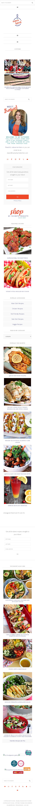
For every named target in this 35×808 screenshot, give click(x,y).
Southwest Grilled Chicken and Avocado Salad (18, 600)
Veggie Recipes (17, 324)
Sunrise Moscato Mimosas (17, 505)
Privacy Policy (17, 200)
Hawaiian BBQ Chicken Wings (17, 258)
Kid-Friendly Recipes (17, 314)
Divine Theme (19, 803)
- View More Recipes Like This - (17, 741)
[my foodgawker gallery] (10, 755)
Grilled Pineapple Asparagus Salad (17, 702)
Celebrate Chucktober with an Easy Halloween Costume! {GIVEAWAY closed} (17, 88)
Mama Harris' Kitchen (17, 20)
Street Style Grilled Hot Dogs (17, 291)
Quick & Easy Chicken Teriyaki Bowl (17, 474)
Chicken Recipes (17, 309)
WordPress (19, 805)
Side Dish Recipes (18, 319)
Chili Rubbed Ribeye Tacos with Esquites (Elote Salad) (17, 635)
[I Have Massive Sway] (26, 770)
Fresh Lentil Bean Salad (17, 669)
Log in (26, 805)
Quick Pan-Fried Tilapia (17, 375)
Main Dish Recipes (17, 303)
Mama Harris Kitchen (23, 801)
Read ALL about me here (13, 147)
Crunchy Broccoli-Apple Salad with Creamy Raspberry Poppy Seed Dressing (17, 735)
